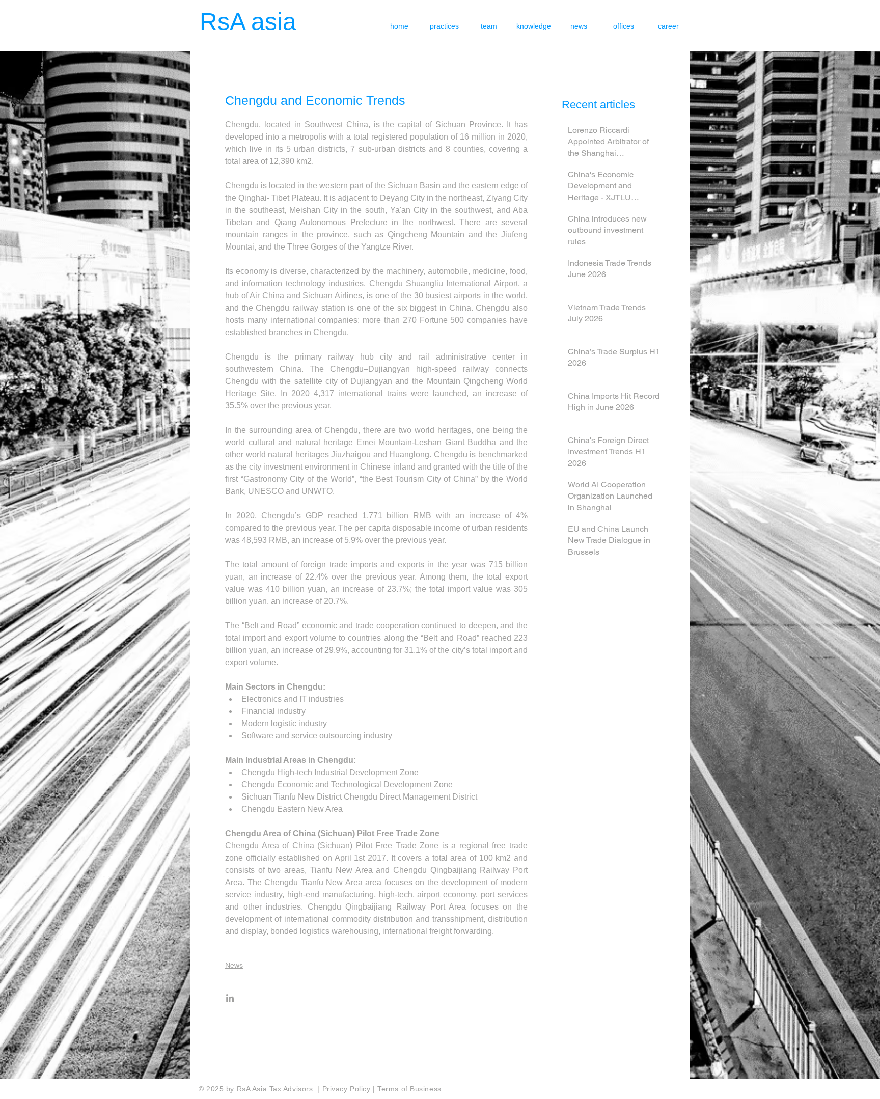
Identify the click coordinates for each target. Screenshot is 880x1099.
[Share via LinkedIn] (230, 998)
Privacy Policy (347, 1089)
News (234, 965)
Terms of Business (409, 1089)
